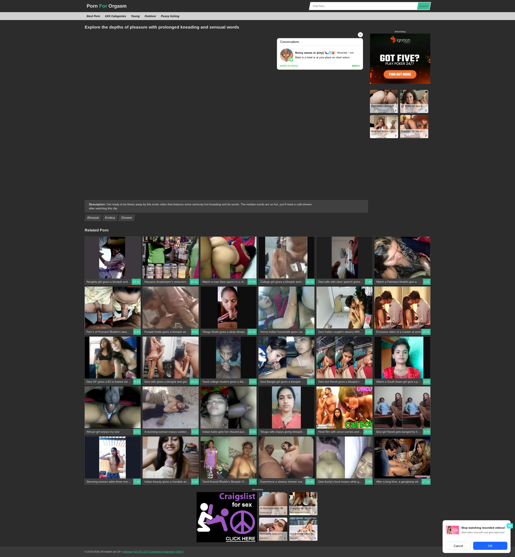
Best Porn (94, 16)
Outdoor (150, 16)
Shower (127, 217)
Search (423, 6)
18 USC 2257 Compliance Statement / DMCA (158, 551)
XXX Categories (116, 16)
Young (135, 16)
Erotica (110, 217)
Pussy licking (170, 16)
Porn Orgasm (107, 6)
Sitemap (127, 551)
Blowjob (93, 217)
